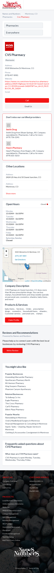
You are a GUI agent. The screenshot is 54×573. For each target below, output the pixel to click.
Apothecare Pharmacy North (17, 380)
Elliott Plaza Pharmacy (14, 409)
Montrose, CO (31, 14)
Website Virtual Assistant (11, 510)
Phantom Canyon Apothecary (18, 389)
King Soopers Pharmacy (15, 386)
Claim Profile (13, 320)
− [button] (6, 255)
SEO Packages (7, 524)
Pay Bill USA (33, 488)
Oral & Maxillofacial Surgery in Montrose (22, 420)
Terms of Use (34, 568)
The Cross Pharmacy (14, 403)
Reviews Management (10, 520)
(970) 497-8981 (21, 256)
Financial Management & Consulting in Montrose (26, 423)
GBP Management (9, 517)
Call (27, 100)
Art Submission (35, 484)
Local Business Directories (12, 501)
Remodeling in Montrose (15, 417)
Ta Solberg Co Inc (12, 397)
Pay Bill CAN (33, 491)
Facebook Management (11, 534)
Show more (11, 193)
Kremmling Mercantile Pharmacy (19, 377)
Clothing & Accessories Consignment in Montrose (27, 432)
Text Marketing (8, 537)
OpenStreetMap (37, 281)
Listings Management (10, 514)
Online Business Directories (13, 504)
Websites (6, 507)
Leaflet (27, 281)
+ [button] (6, 251)
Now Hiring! (6, 484)
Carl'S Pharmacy (12, 406)
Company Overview (9, 481)
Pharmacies (7, 17)
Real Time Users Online (11, 540)
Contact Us (6, 488)
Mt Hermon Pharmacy (14, 383)
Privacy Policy (20, 568)
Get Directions (20, 259)
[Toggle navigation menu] (50, 5)
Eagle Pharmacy (12, 400)
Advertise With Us (36, 481)
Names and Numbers (11, 14)
